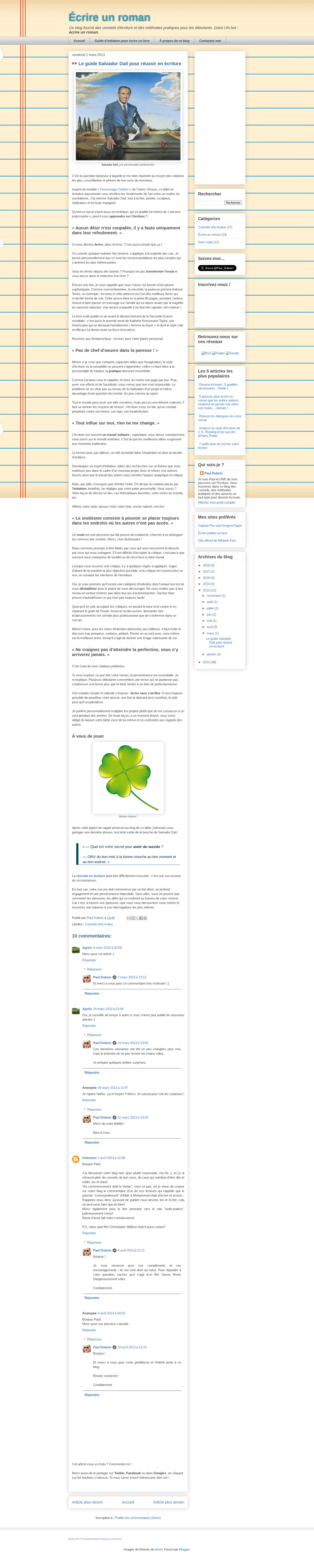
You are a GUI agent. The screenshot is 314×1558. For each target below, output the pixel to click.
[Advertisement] (220, 117)
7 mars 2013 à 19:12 (132, 977)
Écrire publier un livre (212, 533)
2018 (207, 565)
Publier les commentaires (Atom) (138, 1518)
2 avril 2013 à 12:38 (111, 1158)
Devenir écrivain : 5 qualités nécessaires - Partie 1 (218, 386)
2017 (207, 571)
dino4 (158, 1549)
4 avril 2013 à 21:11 (131, 1250)
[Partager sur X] (137, 918)
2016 (207, 577)
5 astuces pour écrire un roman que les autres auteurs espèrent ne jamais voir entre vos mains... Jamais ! (218, 402)
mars (211, 633)
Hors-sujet (205, 242)
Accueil (79, 41)
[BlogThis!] (133, 918)
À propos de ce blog (174, 41)
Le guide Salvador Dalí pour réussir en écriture (219, 642)
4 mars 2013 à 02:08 (107, 947)
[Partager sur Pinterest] (145, 918)
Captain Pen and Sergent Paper (220, 525)
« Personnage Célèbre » (114, 189)
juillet (210, 608)
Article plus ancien (168, 1502)
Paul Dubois (102, 977)
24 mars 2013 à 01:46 (108, 1009)
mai (210, 620)
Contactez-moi (210, 41)
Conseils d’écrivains (99, 924)
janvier (212, 654)
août (210, 602)
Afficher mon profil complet (216, 502)
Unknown (89, 1158)
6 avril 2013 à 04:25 (111, 1313)
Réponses (94, 969)
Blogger (184, 1549)
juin (209, 614)
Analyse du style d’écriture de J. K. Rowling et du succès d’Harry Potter (219, 432)
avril (210, 627)
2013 (207, 590)
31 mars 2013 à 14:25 (133, 1117)
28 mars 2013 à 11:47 (113, 1087)
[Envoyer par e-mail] (129, 918)
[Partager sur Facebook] (141, 918)
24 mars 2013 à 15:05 (133, 1043)
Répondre (89, 960)
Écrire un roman (110, 17)
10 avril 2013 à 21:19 (132, 1347)
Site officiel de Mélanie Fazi (217, 540)
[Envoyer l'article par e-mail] (123, 918)
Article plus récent (87, 1502)
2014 (207, 584)
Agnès (87, 947)
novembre (214, 595)
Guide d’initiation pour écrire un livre (122, 41)
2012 (207, 662)
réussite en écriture (90, 876)
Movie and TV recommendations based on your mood (94, 1539)
